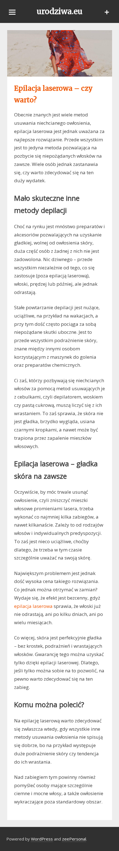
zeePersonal (74, 839)
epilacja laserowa (33, 606)
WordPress (42, 839)
